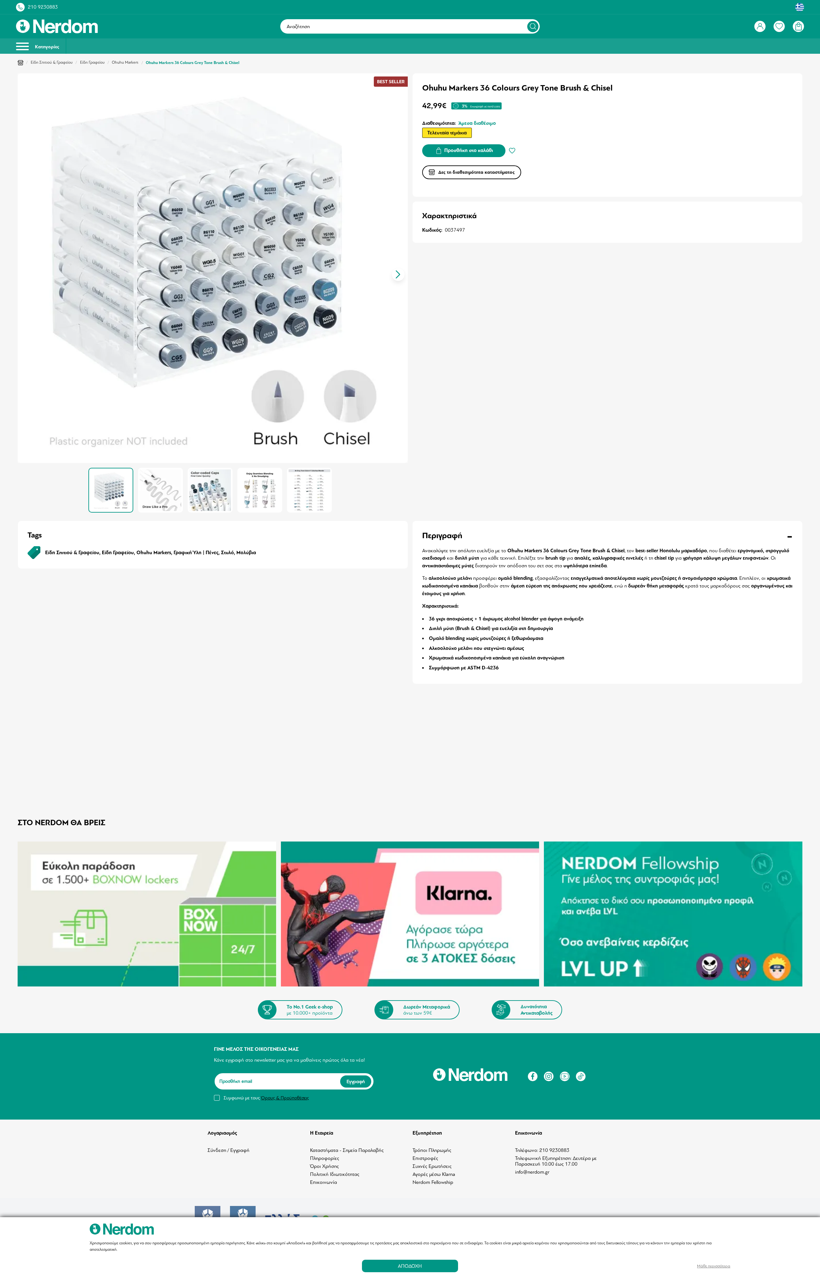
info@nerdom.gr (532, 1172)
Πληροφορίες (324, 1158)
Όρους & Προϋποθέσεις (285, 1098)
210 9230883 (43, 7)
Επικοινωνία (323, 1182)
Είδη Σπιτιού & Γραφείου (52, 62)
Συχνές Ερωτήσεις (432, 1166)
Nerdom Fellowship (433, 1182)
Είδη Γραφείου (92, 62)
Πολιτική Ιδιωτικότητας (334, 1174)
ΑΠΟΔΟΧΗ (410, 1266)
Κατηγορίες (46, 47)
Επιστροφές (425, 1158)
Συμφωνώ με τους (266, 1098)
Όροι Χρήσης (324, 1166)
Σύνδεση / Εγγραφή (229, 1150)
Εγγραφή (356, 1081)
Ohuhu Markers (125, 62)
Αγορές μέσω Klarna (434, 1174)
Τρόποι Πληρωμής (432, 1150)
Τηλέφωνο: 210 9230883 (542, 1150)
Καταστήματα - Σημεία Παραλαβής (347, 1150)
